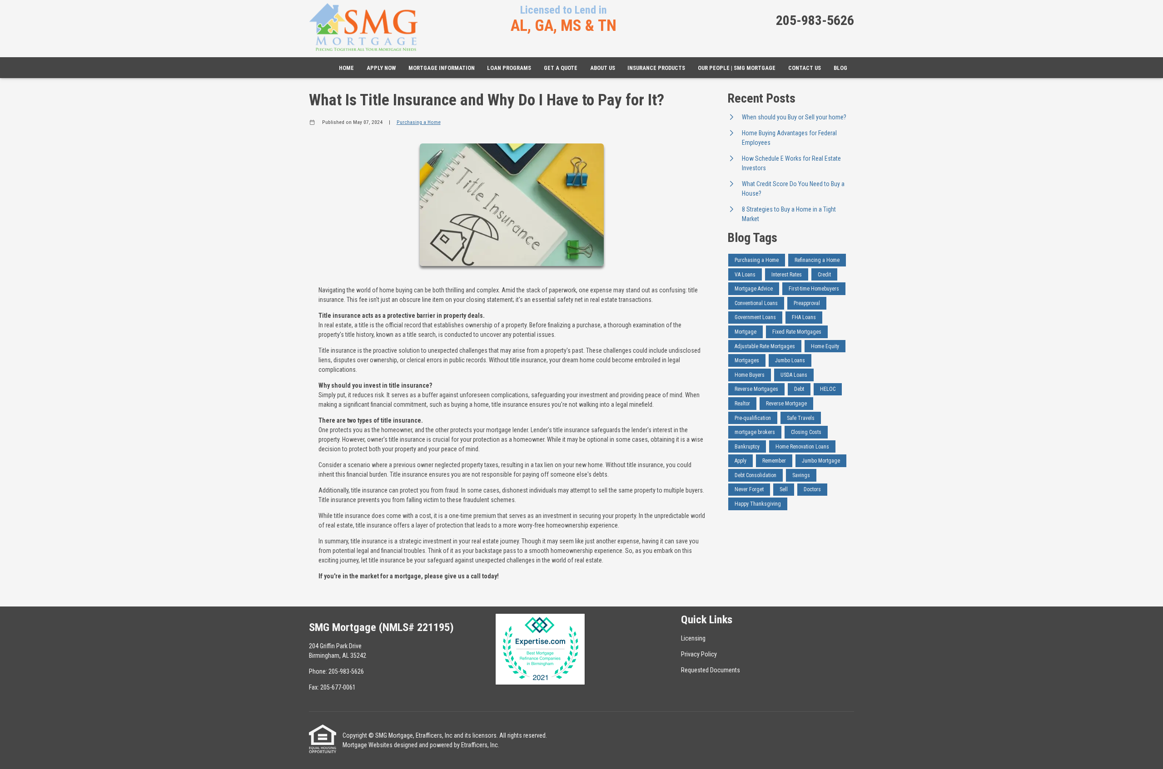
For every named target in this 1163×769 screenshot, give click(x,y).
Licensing (693, 638)
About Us (602, 67)
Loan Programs (509, 67)
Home (346, 67)
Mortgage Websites (368, 745)
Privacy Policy (699, 654)
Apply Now (381, 67)
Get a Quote (560, 67)
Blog (840, 67)
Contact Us (804, 67)
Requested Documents (710, 670)
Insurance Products (656, 67)
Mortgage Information (441, 67)
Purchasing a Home (419, 122)
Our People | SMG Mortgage (736, 67)
